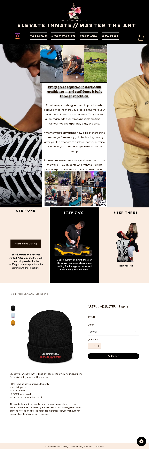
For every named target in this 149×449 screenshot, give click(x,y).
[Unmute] (49, 79)
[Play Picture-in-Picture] (101, 79)
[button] (38, 36)
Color (91, 324)
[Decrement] (90, 346)
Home (13, 294)
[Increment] (99, 346)
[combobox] (113, 331)
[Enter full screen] (106, 79)
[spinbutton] (94, 346)
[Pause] (44, 79)
